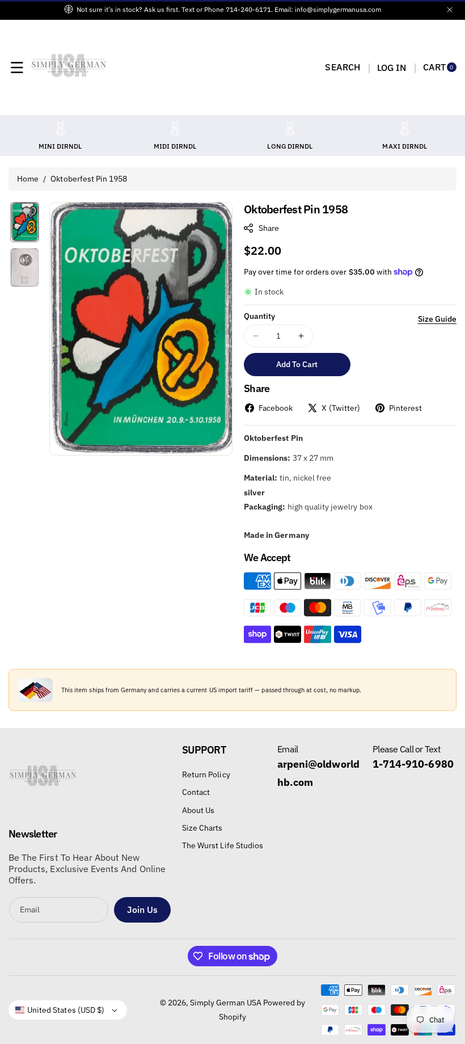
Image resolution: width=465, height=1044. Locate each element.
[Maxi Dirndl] (405, 128)
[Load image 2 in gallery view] (24, 268)
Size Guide (437, 319)
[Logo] (43, 779)
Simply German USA (225, 1002)
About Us (198, 810)
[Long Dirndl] (289, 128)
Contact (196, 792)
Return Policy (206, 774)
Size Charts (202, 828)
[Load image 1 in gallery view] (24, 222)
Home (28, 179)
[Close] (449, 9)
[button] (17, 67)
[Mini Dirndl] (60, 128)
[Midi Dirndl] (175, 128)
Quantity (259, 316)
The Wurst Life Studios (222, 845)
